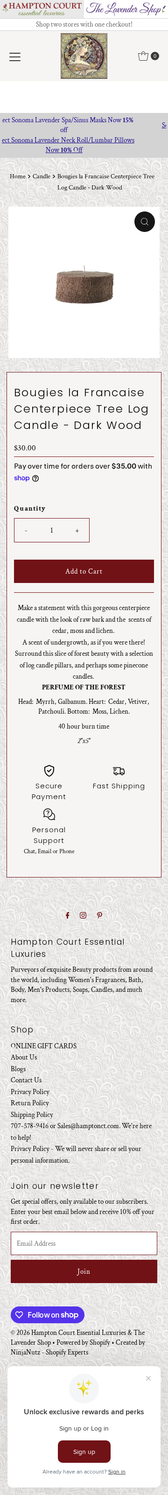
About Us (24, 1057)
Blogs (18, 1069)
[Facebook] (68, 915)
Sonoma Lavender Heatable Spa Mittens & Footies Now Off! (85, 130)
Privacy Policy (30, 1091)
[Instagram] (83, 915)
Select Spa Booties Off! (85, 145)
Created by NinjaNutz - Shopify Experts (78, 1347)
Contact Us (26, 1080)
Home (18, 176)
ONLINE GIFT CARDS (44, 1046)
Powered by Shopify (83, 1342)
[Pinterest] (99, 915)
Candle (41, 176)
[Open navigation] (15, 56)
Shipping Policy (32, 1114)
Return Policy (30, 1103)
